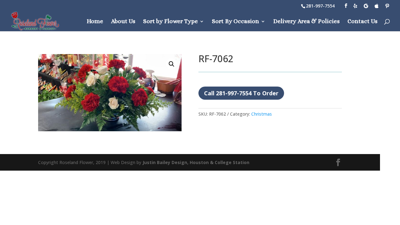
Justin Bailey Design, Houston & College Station (195, 162)
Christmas (261, 114)
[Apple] (376, 6)
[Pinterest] (387, 6)
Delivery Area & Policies (306, 21)
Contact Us (363, 21)
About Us (123, 21)
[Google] (366, 6)
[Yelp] (355, 6)
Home (95, 21)
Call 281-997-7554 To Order (241, 93)
